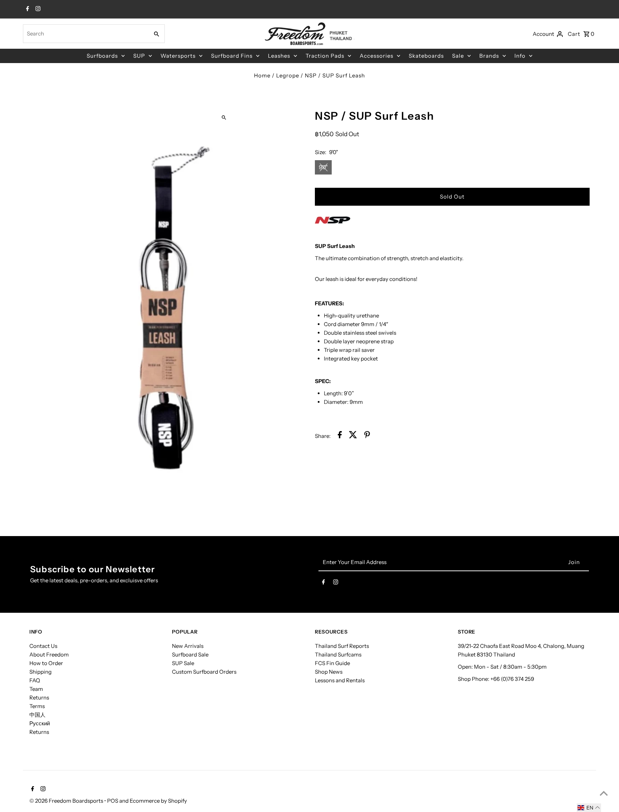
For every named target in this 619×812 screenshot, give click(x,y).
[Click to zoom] (224, 117)
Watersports (178, 55)
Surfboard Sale (190, 654)
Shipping (40, 671)
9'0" (323, 167)
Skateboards (426, 55)
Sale (458, 55)
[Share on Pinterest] (367, 436)
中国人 (37, 714)
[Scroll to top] (604, 793)
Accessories (376, 55)
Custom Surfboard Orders (204, 671)
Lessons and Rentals (340, 680)
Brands (489, 55)
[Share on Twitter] (353, 436)
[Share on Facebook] (340, 436)
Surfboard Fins (232, 55)
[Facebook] (26, 9)
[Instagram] (37, 9)
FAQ (34, 680)
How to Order (46, 663)
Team (36, 689)
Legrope (287, 75)
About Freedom (49, 654)
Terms (37, 706)
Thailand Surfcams (338, 654)
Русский (39, 723)
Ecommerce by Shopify (158, 800)
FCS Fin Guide (332, 663)
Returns (39, 697)
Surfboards (102, 55)
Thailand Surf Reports (342, 646)
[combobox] (85, 34)
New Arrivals (187, 646)
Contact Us (43, 646)
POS (112, 800)
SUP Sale (183, 663)
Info (520, 55)
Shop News (328, 671)
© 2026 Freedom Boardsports (66, 800)
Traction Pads (325, 55)
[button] (589, 807)
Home (262, 75)
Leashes (279, 55)
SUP (139, 55)
